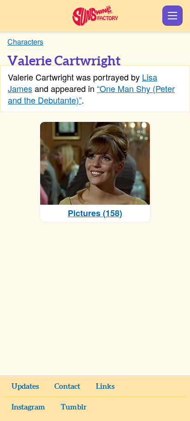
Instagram (28, 407)
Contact (67, 386)
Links (105, 386)
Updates (25, 386)
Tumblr (74, 407)
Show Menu (172, 16)
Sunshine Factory (95, 16)
